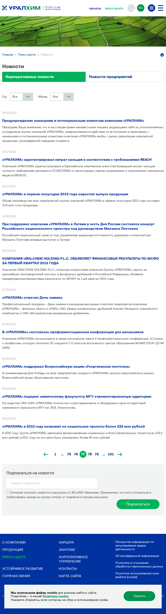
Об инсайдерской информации (137, 556)
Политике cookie (55, 596)
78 (90, 454)
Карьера (95, 8)
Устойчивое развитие (22, 569)
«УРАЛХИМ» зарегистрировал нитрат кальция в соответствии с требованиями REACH (77, 160)
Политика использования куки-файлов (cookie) (137, 575)
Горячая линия (16, 576)
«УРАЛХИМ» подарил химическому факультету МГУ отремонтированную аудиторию (76, 396)
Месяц (42, 96)
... (62, 454)
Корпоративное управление (73, 559)
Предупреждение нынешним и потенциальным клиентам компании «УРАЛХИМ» (73, 121)
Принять (139, 596)
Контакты (68, 569)
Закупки (67, 550)
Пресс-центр (114, 8)
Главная (7, 54)
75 (69, 454)
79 (97, 454)
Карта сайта (70, 576)
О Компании (14, 542)
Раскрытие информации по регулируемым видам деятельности (134, 545)
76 (76, 454)
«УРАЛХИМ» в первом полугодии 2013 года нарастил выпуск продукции (65, 194)
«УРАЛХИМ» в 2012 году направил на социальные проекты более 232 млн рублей (73, 426)
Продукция (12, 550)
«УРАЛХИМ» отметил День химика (32, 297)
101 (111, 454)
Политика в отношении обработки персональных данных (139, 564)
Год (4, 96)
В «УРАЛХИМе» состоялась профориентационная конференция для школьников (73, 332)
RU (141, 8)
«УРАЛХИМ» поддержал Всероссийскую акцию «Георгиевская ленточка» (66, 366)
